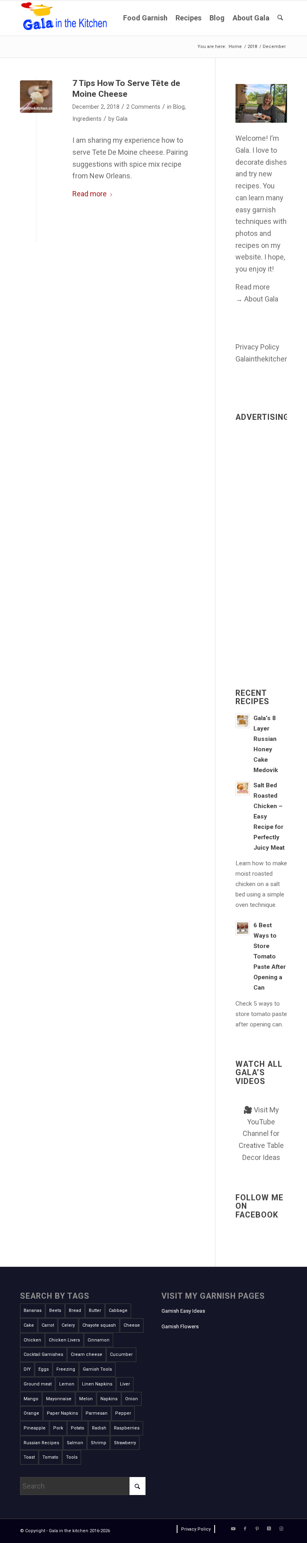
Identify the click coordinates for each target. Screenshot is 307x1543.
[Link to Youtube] (233, 1529)
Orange (31, 1413)
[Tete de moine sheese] (36, 96)
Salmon (75, 1442)
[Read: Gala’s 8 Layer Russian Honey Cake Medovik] (242, 721)
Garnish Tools (97, 1369)
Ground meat (38, 1384)
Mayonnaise (59, 1398)
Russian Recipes (41, 1442)
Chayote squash (99, 1325)
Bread (75, 1310)
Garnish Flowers (180, 1326)
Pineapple (35, 1428)
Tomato (50, 1457)
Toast (29, 1457)
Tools (72, 1457)
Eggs (43, 1369)
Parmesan (97, 1413)
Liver (125, 1384)
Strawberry (125, 1442)
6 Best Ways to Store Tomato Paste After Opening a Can (269, 956)
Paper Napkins (62, 1413)
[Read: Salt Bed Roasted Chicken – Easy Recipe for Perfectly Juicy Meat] (242, 788)
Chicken (32, 1340)
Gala (122, 118)
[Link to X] (269, 1529)
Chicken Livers (64, 1340)
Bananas (33, 1310)
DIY (27, 1369)
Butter (95, 1310)
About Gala (261, 299)
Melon (86, 1398)
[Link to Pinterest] (257, 1529)
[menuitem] (145, 18)
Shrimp (98, 1442)
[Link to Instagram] (281, 1529)
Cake (29, 1325)
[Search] (280, 18)
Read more (89, 194)
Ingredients (87, 118)
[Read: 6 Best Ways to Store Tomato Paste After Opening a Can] (242, 928)
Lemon (66, 1384)
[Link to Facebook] (245, 1529)
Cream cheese (86, 1354)
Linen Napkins (97, 1384)
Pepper (123, 1413)
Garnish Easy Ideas (183, 1311)
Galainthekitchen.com (270, 359)
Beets (55, 1310)
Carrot (48, 1325)
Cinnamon (99, 1340)
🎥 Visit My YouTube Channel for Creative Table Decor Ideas (261, 1134)
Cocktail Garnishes (43, 1354)
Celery (68, 1325)
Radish (99, 1428)
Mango (31, 1398)
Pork (58, 1428)
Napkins (109, 1398)
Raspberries (127, 1428)
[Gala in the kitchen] (65, 18)
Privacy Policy (257, 347)
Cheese (132, 1325)
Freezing (65, 1369)
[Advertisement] (261, 545)
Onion (131, 1398)
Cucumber (121, 1354)
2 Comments (143, 106)
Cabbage (118, 1310)
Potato (77, 1428)
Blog (179, 106)
